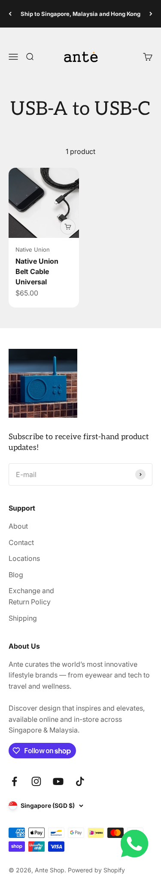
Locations (24, 558)
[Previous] (10, 13)
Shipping (23, 618)
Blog (16, 574)
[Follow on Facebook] (14, 781)
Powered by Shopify (96, 870)
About (18, 526)
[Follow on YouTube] (58, 781)
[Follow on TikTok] (80, 781)
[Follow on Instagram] (36, 781)
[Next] (150, 13)
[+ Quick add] (68, 226)
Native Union (32, 249)
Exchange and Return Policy (31, 596)
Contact (21, 542)
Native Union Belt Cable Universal (36, 271)
